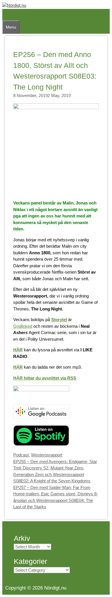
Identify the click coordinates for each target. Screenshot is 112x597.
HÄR (18, 349)
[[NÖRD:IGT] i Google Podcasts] (41, 417)
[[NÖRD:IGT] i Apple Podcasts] (41, 389)
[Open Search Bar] (5, 14)
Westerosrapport (46, 454)
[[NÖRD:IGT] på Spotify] (41, 444)
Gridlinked (22, 326)
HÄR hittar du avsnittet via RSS (44, 378)
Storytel (59, 319)
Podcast (21, 454)
